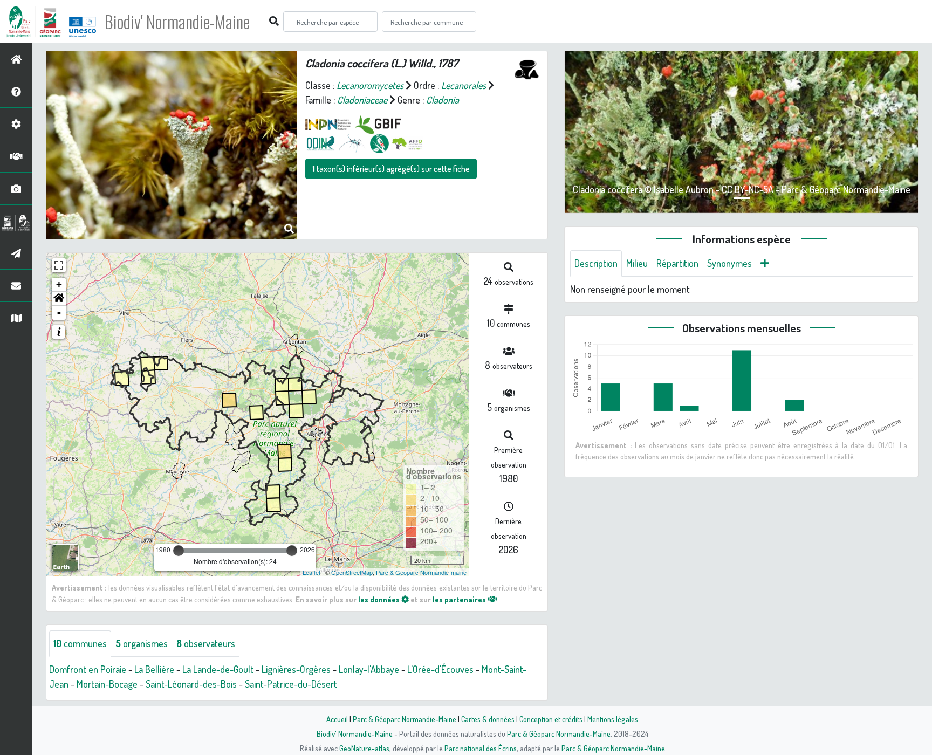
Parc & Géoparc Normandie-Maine (404, 719)
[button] (59, 299)
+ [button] (59, 284)
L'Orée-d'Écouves (440, 669)
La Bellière (154, 669)
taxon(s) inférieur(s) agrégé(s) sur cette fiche (391, 168)
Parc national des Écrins (480, 748)
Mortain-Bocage (107, 684)
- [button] (59, 312)
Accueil (337, 719)
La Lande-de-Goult (217, 669)
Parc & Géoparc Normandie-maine (421, 572)
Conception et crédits (550, 719)
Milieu (637, 263)
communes (80, 643)
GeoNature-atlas (364, 748)
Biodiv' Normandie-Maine (177, 21)
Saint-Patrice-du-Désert (291, 684)
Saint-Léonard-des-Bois (191, 684)
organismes (141, 643)
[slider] (178, 550)
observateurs (205, 643)
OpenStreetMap (352, 572)
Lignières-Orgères (296, 669)
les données (379, 599)
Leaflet (311, 572)
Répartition (677, 263)
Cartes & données (488, 719)
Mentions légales (612, 719)
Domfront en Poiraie (87, 669)
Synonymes (729, 263)
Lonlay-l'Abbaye (369, 669)
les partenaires (460, 599)
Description (596, 263)
